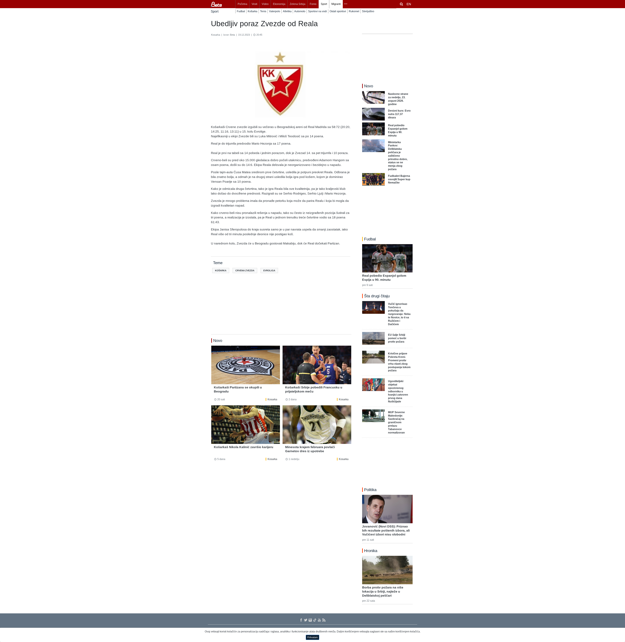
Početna (242, 4)
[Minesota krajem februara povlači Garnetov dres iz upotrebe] (317, 424)
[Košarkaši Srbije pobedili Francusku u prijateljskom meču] (317, 365)
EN (409, 4)
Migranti (336, 4)
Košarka (252, 11)
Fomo (313, 4)
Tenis (263, 11)
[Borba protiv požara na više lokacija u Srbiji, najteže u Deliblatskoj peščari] (387, 570)
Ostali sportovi (338, 11)
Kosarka (272, 399)
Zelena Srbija (297, 4)
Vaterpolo (274, 11)
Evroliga (269, 270)
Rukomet (354, 11)
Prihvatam (312, 637)
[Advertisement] (281, 309)
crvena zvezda (244, 270)
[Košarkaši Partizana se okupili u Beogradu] (245, 365)
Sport (324, 4)
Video (265, 4)
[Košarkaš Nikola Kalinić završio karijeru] (245, 424)
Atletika (287, 11)
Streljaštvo (368, 11)
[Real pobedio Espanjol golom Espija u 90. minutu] (387, 258)
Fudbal (241, 11)
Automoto (299, 11)
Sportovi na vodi (317, 11)
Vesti (254, 4)
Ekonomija (279, 4)
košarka (220, 270)
